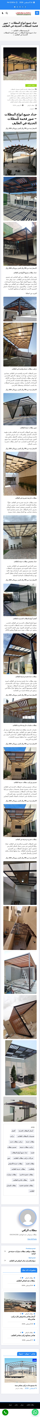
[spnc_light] (3, 13)
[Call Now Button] (5, 1412)
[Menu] (37, 13)
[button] (35, 1412)
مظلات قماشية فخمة (27, 102)
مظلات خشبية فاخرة (31, 100)
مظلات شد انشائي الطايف (25, 1280)
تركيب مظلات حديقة (26, 1147)
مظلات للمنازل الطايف (15, 102)
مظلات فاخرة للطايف (20, 1180)
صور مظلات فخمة (11, 96)
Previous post (31, 1248)
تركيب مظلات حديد (17, 91)
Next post (32, 1258)
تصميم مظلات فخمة (24, 93)
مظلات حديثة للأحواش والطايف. (29, 98)
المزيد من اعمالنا (31, 293)
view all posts (32, 1239)
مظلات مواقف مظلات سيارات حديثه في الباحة (22, 1252)
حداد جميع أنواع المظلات (19, 1153)
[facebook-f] (25, 7)
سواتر (22, 1405)
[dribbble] (20, 7)
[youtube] (15, 7)
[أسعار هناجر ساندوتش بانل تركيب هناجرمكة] (20, 1302)
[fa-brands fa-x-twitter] (23, 7)
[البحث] (6, 13)
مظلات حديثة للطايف (14, 98)
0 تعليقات (32, 109)
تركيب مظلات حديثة (27, 91)
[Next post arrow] (4, 1260)
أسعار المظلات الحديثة (29, 89)
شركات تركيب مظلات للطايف (24, 96)
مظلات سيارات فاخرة (20, 100)
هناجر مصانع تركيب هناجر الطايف (23, 1335)
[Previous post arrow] (4, 1251)
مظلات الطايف (31, 85)
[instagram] (17, 7)
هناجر (4, 1360)
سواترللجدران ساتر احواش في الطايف (22, 1261)
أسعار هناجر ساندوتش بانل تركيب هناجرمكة (23, 1317)
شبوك (10, 1405)
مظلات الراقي (30, 105)
